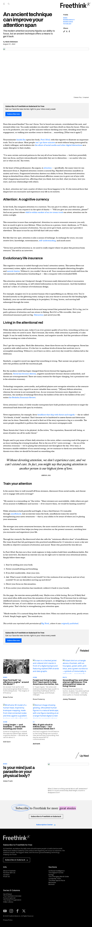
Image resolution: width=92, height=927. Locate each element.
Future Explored (9, 898)
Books (65, 18)
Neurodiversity (69, 20)
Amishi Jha (21, 140)
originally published (69, 623)
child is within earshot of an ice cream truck (44, 212)
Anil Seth (36, 744)
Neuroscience (68, 22)
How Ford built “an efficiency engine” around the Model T (16, 682)
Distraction (39, 315)
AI (34, 722)
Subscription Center (44, 825)
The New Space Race (56, 880)
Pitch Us (6, 876)
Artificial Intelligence (56, 871)
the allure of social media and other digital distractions (58, 145)
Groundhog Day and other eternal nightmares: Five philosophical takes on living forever (75, 683)
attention (48, 168)
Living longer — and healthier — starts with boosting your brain (14, 727)
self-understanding (47, 240)
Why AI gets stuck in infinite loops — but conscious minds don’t (44, 727)
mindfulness (16, 514)
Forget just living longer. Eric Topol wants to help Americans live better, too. (46, 682)
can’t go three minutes (45, 142)
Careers (6, 875)
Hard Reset (7, 894)
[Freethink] (75, 5)
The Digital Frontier (56, 873)
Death (65, 677)
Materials (52, 882)
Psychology (67, 24)
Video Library (8, 902)
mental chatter (13, 271)
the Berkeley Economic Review (22, 397)
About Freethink (9, 871)
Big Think (45, 623)
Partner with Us (9, 873)
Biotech (51, 884)
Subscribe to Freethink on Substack (46, 816)
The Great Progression (12, 900)
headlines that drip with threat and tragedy (56, 415)
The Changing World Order (58, 876)
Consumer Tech (54, 878)
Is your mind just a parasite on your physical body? (19, 772)
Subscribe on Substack (15, 860)
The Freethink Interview (12, 896)
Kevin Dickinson (11, 42)
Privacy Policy (7, 920)
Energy (51, 875)
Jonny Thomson (69, 699)
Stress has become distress (24, 374)
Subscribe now (13, 114)
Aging (35, 677)
